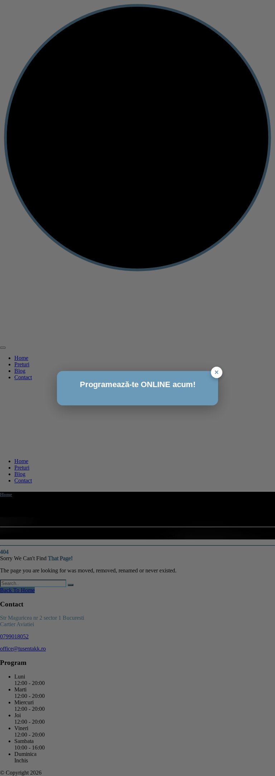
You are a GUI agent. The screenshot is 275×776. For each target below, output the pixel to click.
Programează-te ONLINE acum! (138, 384)
